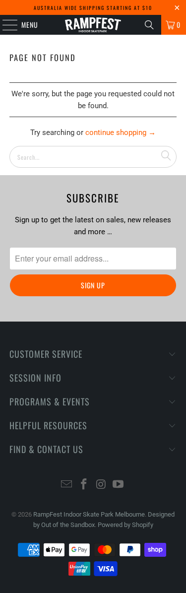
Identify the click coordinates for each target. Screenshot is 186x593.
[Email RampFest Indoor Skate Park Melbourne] (67, 485)
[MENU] (4, 25)
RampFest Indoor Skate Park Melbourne (89, 514)
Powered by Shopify (125, 524)
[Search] (149, 25)
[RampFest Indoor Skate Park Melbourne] (93, 25)
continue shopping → (120, 132)
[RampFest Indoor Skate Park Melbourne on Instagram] (101, 485)
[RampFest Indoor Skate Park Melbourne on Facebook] (83, 485)
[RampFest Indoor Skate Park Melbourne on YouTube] (118, 485)
